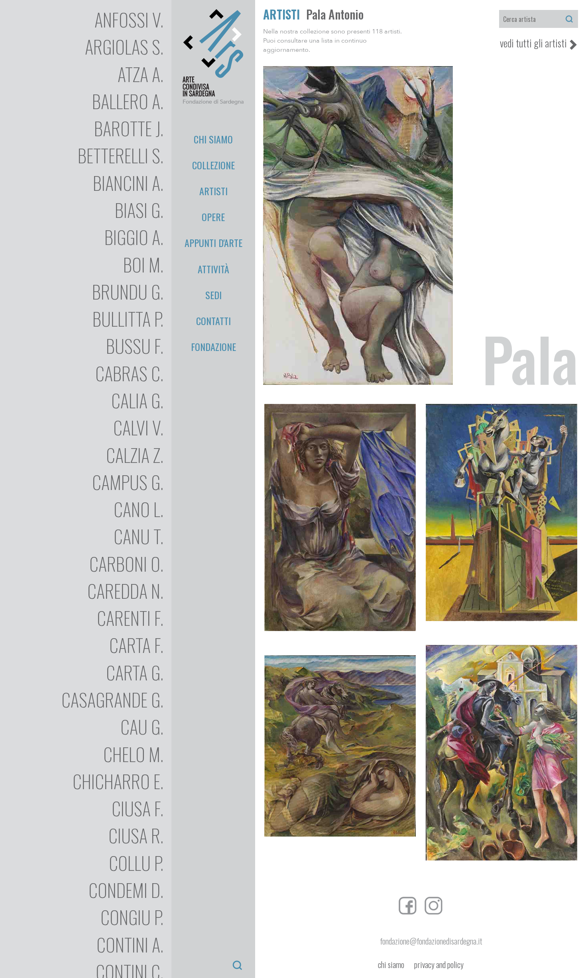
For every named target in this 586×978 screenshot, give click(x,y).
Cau (141, 726)
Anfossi (128, 19)
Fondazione (213, 346)
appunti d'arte (213, 242)
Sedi (213, 295)
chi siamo (391, 964)
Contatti (213, 321)
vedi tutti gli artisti (533, 43)
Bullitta (127, 318)
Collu (136, 862)
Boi (143, 264)
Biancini (128, 182)
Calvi (138, 427)
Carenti (130, 617)
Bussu (134, 345)
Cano (138, 509)
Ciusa (137, 808)
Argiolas (124, 46)
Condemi (125, 889)
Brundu (127, 291)
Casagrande (112, 699)
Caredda (125, 590)
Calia (137, 400)
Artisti (213, 191)
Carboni (126, 563)
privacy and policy (439, 964)
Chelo (133, 754)
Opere (213, 217)
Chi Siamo (213, 139)
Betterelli (120, 155)
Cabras (129, 373)
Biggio (133, 236)
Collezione (213, 165)
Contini (129, 944)
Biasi (139, 209)
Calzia (134, 454)
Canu (138, 536)
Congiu (131, 917)
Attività (213, 269)
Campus (127, 481)
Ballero (127, 101)
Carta (136, 644)
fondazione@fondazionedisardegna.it (431, 941)
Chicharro (118, 781)
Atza (140, 74)
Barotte (128, 128)
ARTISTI (281, 14)
